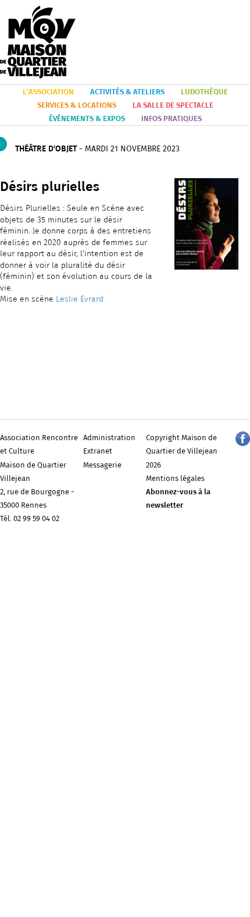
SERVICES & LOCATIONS (76, 105)
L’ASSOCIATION (48, 92)
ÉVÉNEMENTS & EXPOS (87, 119)
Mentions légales (175, 479)
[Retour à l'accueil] (38, 43)
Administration (109, 438)
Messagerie (102, 465)
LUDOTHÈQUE (204, 92)
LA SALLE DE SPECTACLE (173, 105)
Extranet (97, 451)
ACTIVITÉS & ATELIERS (127, 92)
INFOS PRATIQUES (171, 119)
